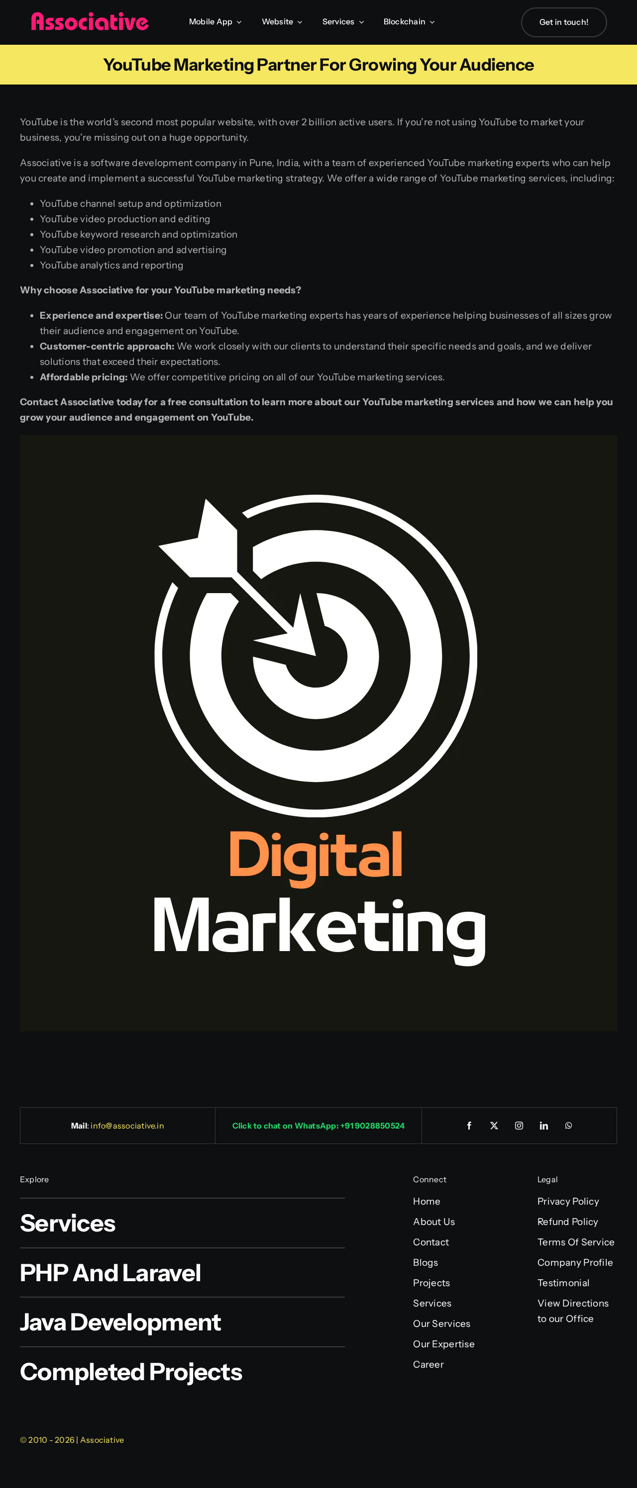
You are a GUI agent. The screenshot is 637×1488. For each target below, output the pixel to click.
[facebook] (470, 1126)
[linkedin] (544, 1126)
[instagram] (520, 1126)
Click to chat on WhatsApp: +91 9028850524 (318, 1126)
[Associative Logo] (89, 16)
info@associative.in (127, 1126)
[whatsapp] (569, 1126)
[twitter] (495, 1126)
